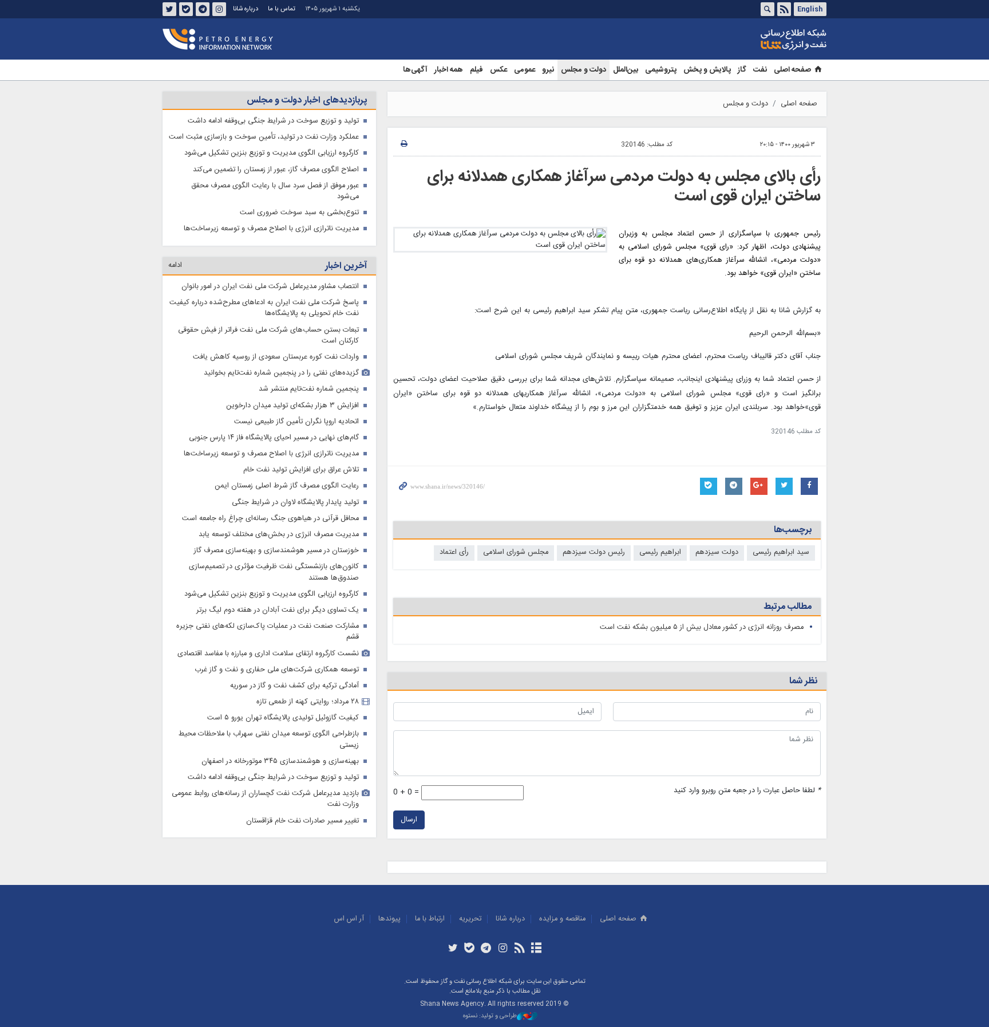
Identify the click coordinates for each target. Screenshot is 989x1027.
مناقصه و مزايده (562, 919)
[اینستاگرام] (503, 949)
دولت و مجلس (583, 70)
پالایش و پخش (707, 70)
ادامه (175, 265)
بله (186, 9)
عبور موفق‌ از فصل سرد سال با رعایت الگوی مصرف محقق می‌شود (275, 191)
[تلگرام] (486, 949)
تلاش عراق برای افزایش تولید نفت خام (301, 470)
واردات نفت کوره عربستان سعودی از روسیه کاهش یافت (276, 357)
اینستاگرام (219, 9)
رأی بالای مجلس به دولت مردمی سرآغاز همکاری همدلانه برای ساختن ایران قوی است (624, 187)
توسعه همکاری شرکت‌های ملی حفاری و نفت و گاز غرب (277, 669)
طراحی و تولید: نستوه (490, 1016)
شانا (754, 39)
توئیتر (169, 9)
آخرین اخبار (346, 266)
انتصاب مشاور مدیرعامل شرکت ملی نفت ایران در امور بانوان (270, 286)
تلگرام (202, 9)
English (809, 9)
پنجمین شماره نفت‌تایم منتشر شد (309, 389)
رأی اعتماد (454, 552)
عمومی (524, 70)
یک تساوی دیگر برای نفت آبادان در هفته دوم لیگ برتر (277, 610)
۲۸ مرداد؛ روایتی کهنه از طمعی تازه (307, 702)
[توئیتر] (452, 949)
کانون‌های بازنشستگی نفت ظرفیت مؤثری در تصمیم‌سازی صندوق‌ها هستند (274, 572)
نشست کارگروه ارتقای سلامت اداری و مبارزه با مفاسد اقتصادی (268, 653)
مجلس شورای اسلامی (515, 552)
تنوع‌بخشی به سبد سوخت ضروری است (299, 212)
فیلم (476, 70)
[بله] (469, 949)
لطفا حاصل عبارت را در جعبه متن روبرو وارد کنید (747, 790)
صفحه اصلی (792, 70)
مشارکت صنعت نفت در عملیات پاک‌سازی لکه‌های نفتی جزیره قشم (267, 632)
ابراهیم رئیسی (660, 552)
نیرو (548, 70)
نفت (760, 70)
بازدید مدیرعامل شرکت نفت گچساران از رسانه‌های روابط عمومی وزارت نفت (265, 799)
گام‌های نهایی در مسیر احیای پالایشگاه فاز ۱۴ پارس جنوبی (274, 437)
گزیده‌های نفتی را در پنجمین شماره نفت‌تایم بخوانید (281, 373)
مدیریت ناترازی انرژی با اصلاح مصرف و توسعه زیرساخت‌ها (271, 228)
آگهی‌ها (415, 70)
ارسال (409, 820)
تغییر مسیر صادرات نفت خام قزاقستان (302, 821)
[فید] (519, 949)
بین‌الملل (625, 70)
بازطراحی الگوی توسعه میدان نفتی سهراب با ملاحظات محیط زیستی (269, 739)
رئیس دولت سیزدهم (594, 552)
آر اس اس (349, 919)
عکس (498, 70)
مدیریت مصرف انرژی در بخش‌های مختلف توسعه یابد (279, 534)
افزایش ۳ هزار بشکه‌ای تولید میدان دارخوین (292, 405)
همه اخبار (448, 70)
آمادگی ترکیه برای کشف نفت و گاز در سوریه (294, 685)
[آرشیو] (536, 949)
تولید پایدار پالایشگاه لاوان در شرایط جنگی (295, 502)
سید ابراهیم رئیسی (781, 552)
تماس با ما (281, 8)
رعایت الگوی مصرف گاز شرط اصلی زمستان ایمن (287, 486)
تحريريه (470, 919)
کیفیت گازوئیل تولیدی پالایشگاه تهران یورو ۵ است (283, 718)
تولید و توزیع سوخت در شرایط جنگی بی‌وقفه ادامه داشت (273, 121)
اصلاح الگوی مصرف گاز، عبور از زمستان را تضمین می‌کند (276, 169)
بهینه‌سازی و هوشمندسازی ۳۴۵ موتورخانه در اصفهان (280, 761)
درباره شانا (245, 8)
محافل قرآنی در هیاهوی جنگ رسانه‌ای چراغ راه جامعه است (270, 518)
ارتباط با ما (430, 919)
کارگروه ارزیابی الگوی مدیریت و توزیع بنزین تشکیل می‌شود (271, 153)
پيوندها (389, 919)
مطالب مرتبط (787, 607)
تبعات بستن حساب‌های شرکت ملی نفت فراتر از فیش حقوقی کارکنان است (268, 336)
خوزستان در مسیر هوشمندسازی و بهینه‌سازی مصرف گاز (276, 550)
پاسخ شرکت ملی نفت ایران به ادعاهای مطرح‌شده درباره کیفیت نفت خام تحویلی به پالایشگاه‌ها (264, 308)
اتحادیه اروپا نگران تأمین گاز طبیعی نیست (296, 421)
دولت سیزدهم (716, 552)
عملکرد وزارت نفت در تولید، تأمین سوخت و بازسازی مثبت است (264, 137)
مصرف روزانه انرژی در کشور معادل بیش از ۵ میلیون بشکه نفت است (702, 627)
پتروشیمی (661, 70)
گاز (742, 70)
